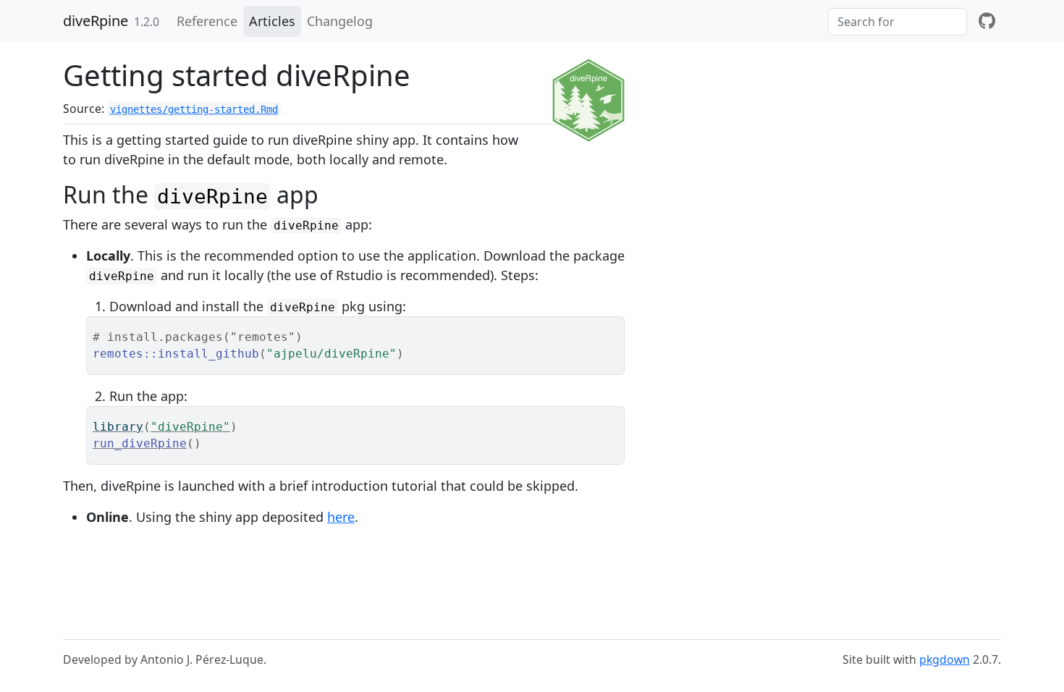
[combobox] (897, 21)
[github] (987, 21)
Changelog (340, 21)
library (118, 427)
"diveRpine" (190, 427)
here (341, 517)
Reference (207, 21)
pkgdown (944, 659)
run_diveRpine (140, 443)
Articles (272, 21)
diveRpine (95, 20)
